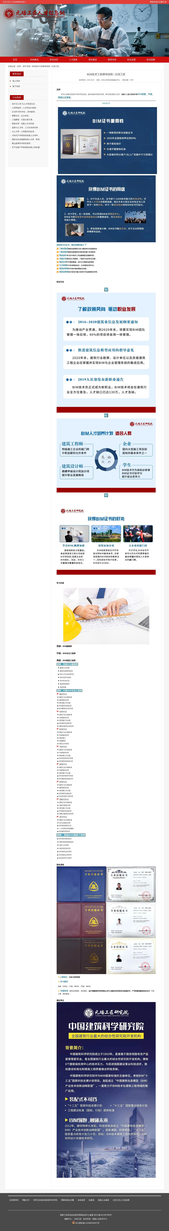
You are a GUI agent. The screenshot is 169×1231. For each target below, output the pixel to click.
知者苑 (91, 1200)
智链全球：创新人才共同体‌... (24, 124)
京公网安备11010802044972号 (87, 1223)
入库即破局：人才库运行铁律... (24, 108)
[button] (82, 54)
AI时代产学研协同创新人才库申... (25, 135)
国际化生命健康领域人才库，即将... (26, 139)
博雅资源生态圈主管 (158, 2)
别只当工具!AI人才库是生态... (24, 104)
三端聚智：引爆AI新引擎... (23, 120)
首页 (19, 66)
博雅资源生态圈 (67, 1200)
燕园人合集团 (103, 1200)
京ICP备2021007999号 (103, 1215)
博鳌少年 (26, 1200)
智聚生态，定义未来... (21, 116)
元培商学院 (13, 1200)
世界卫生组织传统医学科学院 (45, 1200)
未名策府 (81, 1200)
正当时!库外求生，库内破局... (24, 112)
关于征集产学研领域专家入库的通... (26, 147)
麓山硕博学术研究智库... (22, 143)
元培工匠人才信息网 (121, 1200)
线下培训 (26, 66)
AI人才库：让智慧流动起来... (24, 132)
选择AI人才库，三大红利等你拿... (25, 128)
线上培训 (16, 81)
